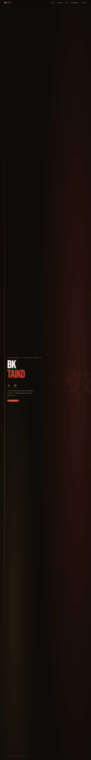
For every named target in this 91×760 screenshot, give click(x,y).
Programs (59, 2)
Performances (75, 2)
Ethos (66, 2)
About (52, 2)
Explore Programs (13, 400)
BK (8, 3)
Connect (84, 2)
